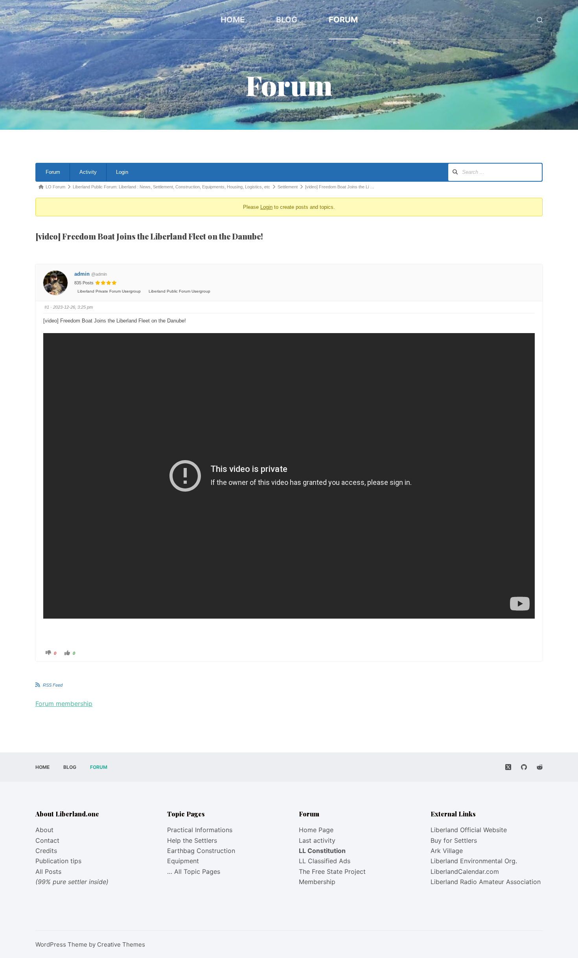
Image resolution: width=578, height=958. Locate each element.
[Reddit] (540, 767)
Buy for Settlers (454, 840)
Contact (47, 840)
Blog (286, 19)
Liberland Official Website (469, 830)
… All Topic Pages (193, 871)
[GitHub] (524, 767)
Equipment (183, 861)
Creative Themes (121, 944)
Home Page (316, 830)
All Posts (48, 871)
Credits (46, 851)
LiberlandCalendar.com (465, 871)
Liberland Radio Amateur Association (486, 882)
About (44, 830)
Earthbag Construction (201, 851)
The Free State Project (332, 871)
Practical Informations (199, 830)
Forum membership (63, 703)
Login (122, 172)
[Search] (540, 20)
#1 (46, 307)
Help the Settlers (192, 840)
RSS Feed (53, 685)
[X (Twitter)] (508, 767)
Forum (343, 19)
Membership (317, 882)
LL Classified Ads (324, 861)
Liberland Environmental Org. (474, 861)
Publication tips (58, 861)
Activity (88, 172)
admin (82, 274)
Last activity (317, 840)
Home (233, 19)
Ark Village (447, 851)
